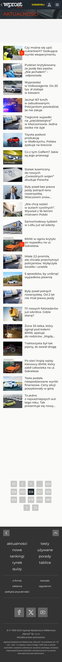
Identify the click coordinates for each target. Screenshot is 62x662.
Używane (45, 550)
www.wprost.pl (23, 653)
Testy (45, 543)
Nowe (17, 550)
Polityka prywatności (17, 591)
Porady (45, 556)
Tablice (45, 562)
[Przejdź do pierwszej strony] (14, 484)
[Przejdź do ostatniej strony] (35, 507)
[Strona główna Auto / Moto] (12, 4)
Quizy (17, 569)
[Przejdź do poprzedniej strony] (22, 484)
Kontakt (45, 580)
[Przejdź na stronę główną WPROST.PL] (1, 4)
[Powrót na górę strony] (55, 533)
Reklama (17, 586)
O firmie (17, 580)
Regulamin (45, 586)
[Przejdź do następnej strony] (27, 507)
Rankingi (17, 556)
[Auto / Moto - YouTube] (43, 612)
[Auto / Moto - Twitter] (31, 612)
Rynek (17, 562)
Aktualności (20, 14)
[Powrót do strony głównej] (6, 533)
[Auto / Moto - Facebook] (19, 612)
